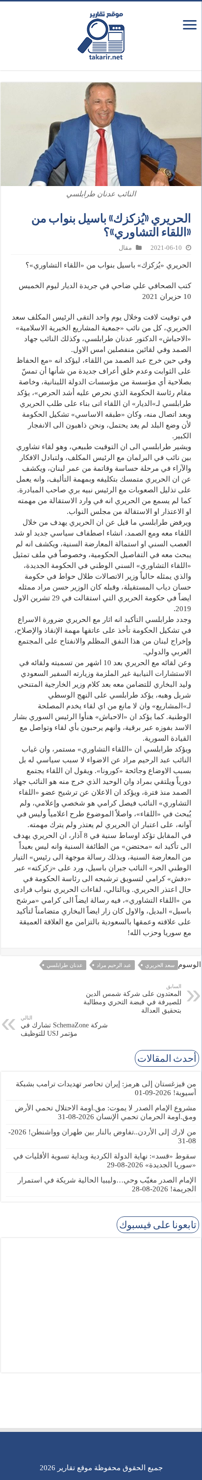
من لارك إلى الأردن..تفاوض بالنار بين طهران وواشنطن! (112, 1132)
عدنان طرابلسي (65, 965)
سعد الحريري (160, 965)
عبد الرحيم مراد (114, 965)
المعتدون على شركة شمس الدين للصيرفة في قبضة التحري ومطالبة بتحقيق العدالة (132, 998)
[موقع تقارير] (101, 34)
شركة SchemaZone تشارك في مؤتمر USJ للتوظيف (64, 1026)
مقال (125, 247)
